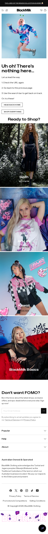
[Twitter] (16, 490)
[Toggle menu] (3, 10)
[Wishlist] (41, 10)
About (5, 447)
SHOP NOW (24, 181)
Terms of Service (12, 420)
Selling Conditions (37, 501)
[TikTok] (32, 490)
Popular (6, 430)
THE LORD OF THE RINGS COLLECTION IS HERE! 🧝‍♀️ (24, 3)
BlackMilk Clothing (32, 506)
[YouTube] (37, 490)
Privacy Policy (30, 420)
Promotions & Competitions (15, 501)
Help (4, 438)
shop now (24, 374)
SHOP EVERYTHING (12, 112)
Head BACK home (12, 105)
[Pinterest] (21, 490)
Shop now (24, 310)
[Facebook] (10, 490)
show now (24, 246)
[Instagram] (26, 490)
